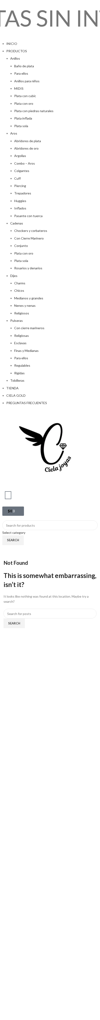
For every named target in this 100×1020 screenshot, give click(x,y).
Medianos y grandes (28, 298)
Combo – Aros (24, 163)
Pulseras (16, 321)
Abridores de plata (27, 141)
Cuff (17, 178)
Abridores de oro (26, 148)
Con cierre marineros (29, 328)
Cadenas (16, 223)
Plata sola (21, 126)
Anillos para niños (27, 81)
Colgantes (21, 171)
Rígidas (19, 373)
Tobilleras (17, 380)
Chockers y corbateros (30, 231)
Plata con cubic (25, 96)
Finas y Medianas (26, 351)
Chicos (19, 290)
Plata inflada (23, 118)
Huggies (20, 201)
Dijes (13, 276)
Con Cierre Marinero (29, 238)
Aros (13, 133)
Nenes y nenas (25, 305)
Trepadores (22, 193)
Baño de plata (24, 66)
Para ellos (21, 73)
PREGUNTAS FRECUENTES (26, 403)
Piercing (20, 186)
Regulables (22, 365)
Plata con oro (23, 103)
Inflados (20, 208)
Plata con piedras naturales (33, 111)
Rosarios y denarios (28, 268)
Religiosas (21, 336)
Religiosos (21, 313)
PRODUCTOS (16, 51)
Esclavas (20, 343)
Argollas (20, 156)
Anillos (15, 58)
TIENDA (12, 388)
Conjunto (21, 246)
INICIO (11, 44)
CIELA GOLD (16, 395)
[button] (50, 38)
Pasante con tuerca (28, 216)
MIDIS (18, 88)
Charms (19, 283)
